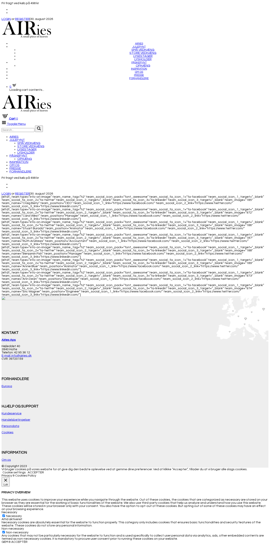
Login (6, 19)
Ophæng (143, 65)
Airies (139, 43)
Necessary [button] (9, 512)
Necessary (14, 516)
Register (22, 19)
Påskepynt (139, 62)
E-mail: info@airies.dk (17, 355)
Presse (139, 75)
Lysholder (143, 59)
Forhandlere (139, 78)
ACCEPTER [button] (36, 472)
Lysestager (143, 56)
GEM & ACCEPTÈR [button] (14, 541)
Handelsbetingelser (16, 419)
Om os (139, 72)
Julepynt (139, 46)
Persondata (10, 426)
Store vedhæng (142, 52)
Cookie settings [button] (14, 472)
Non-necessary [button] (13, 528)
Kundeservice (12, 413)
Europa (7, 386)
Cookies (7, 432)
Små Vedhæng (142, 49)
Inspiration (139, 68)
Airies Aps (9, 339)
